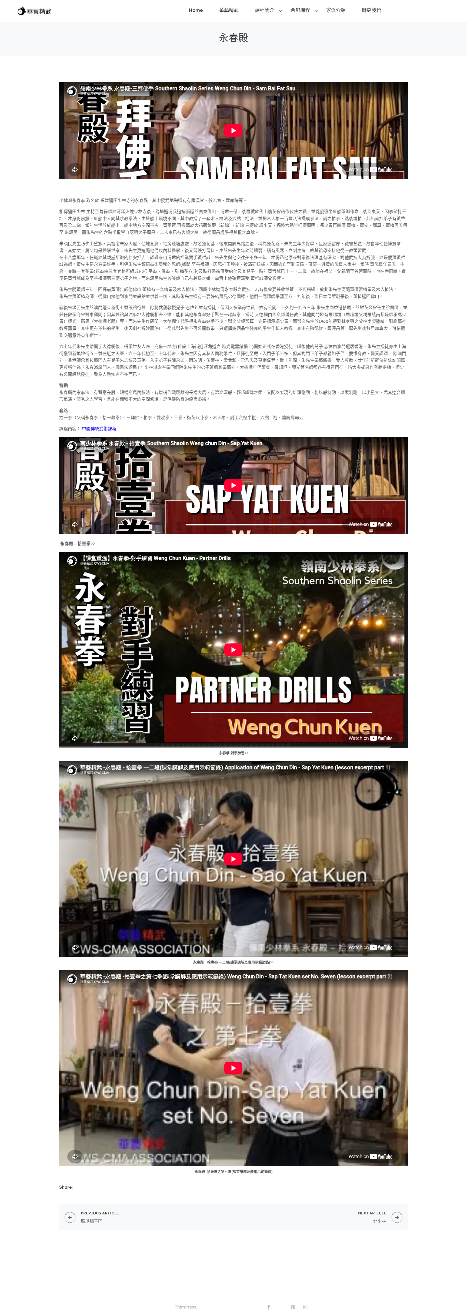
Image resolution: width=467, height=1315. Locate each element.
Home (196, 10)
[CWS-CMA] (35, 10)
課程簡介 (264, 10)
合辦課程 (300, 10)
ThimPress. (186, 1307)
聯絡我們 (371, 10)
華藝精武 (229, 10)
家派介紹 (336, 10)
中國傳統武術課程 (99, 428)
